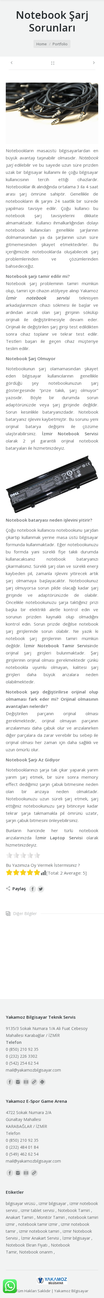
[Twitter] (40, 889)
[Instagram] (17, 1081)
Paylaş (19, 888)
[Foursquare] (42, 1081)
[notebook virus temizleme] (45, 953)
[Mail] (26, 1081)
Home (41, 44)
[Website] (34, 1081)
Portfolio (60, 44)
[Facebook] (32, 889)
